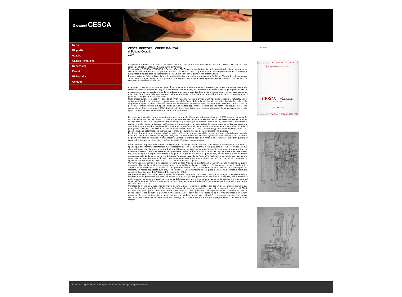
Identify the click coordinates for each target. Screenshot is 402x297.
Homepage (262, 47)
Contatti (77, 81)
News (75, 45)
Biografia (77, 50)
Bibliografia (79, 76)
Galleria (76, 55)
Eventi (76, 71)
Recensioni (79, 66)
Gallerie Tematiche (83, 60)
